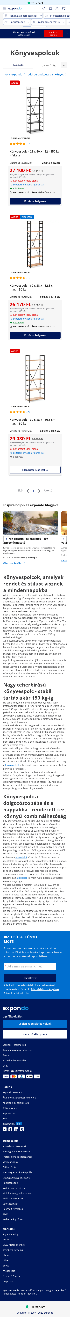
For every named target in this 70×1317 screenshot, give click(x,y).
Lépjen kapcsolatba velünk (35, 1023)
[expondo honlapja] (6, 74)
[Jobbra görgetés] (67, 33)
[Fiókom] (57, 8)
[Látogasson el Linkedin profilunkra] (16, 1130)
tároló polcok (12, 765)
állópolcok (21, 877)
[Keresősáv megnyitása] (44, 8)
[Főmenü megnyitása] (4, 8)
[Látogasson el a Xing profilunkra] (22, 1130)
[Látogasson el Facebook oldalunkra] (10, 1130)
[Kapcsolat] (50, 8)
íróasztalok (21, 857)
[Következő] (39, 491)
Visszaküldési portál (35, 1034)
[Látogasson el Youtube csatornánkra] (5, 1130)
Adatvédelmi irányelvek (45, 989)
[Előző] (28, 491)
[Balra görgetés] (3, 33)
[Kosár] (63, 8)
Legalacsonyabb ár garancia (28, 184)
